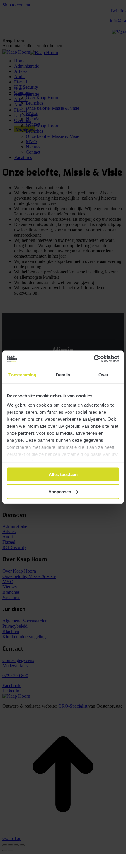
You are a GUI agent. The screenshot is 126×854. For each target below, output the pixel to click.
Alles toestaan (63, 474)
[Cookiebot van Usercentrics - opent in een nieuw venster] (93, 358)
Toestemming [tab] (22, 374)
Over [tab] (103, 374)
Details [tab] (63, 374)
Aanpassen (59, 491)
